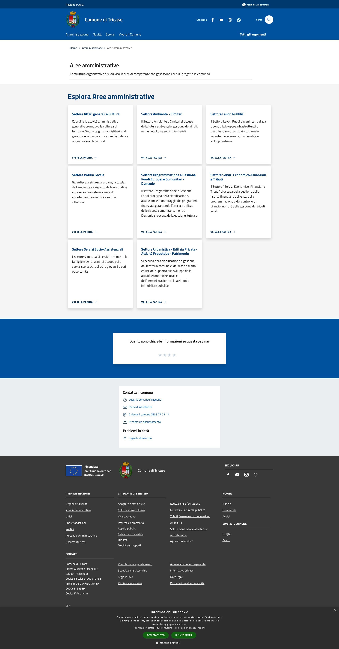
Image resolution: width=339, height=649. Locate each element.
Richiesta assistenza (130, 583)
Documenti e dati (76, 542)
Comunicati (229, 510)
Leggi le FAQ (125, 577)
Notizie (226, 504)
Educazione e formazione (185, 503)
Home (73, 48)
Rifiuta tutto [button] (183, 634)
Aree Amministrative (78, 510)
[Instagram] (228, 19)
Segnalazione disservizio (132, 570)
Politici (70, 529)
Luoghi (226, 534)
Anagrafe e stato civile (131, 504)
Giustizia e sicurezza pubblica (187, 510)
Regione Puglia (75, 4)
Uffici (69, 516)
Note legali (176, 577)
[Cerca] (269, 19)
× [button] (335, 610)
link (203, 627)
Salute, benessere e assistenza (188, 529)
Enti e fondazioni (76, 523)
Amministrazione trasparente (188, 564)
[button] (169, 643)
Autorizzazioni (178, 535)
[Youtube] (220, 19)
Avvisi (226, 516)
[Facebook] (211, 19)
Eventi (226, 540)
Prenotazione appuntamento (135, 564)
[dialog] (169, 628)
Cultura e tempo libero (131, 510)
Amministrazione (92, 48)
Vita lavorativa (126, 516)
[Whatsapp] (237, 19)
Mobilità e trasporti (129, 545)
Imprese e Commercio (131, 523)
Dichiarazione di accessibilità (187, 583)
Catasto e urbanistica (130, 534)
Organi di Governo (76, 504)
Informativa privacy (182, 570)
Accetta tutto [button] (156, 635)
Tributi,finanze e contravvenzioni (190, 516)
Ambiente (176, 522)
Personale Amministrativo (81, 535)
